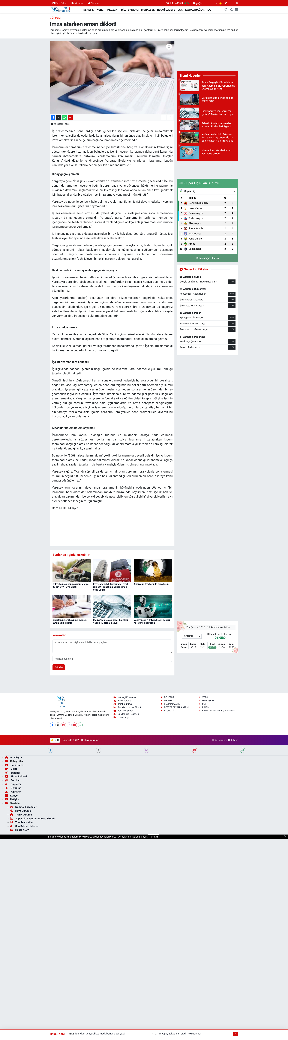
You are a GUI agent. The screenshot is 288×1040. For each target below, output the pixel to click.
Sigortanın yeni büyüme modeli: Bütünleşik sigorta (69, 621)
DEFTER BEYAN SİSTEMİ (176, 707)
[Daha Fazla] (70, 117)
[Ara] (226, 10)
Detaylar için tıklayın (207, 258)
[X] (58, 724)
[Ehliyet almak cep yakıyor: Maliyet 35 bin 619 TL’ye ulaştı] (71, 570)
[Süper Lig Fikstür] (234, 269)
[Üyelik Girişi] (235, 3)
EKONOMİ (169, 710)
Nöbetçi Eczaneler (127, 697)
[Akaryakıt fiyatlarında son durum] (153, 570)
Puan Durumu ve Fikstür (129, 707)
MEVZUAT (113, 9)
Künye (14, 795)
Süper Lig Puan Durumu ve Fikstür (35, 818)
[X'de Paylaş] (58, 117)
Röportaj (15, 784)
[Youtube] (74, 724)
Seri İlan (15, 780)
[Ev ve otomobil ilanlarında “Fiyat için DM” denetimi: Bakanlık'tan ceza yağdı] (112, 570)
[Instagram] (69, 724)
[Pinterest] (63, 724)
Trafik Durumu (125, 704)
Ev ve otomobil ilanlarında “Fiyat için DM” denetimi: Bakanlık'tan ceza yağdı (110, 587)
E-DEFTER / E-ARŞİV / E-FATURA (218, 710)
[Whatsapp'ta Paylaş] (64, 117)
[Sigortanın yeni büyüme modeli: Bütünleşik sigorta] (71, 606)
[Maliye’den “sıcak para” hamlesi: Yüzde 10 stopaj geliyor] (112, 606)
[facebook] (50, 750)
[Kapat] (286, 836)
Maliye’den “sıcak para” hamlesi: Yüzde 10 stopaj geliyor (111, 621)
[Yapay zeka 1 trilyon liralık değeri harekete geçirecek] (153, 606)
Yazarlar (95, 3)
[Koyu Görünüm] (231, 10)
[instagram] (146, 750)
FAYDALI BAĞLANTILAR (198, 9)
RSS (56, 740)
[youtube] (194, 750)
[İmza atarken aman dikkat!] (112, 77)
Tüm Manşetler (125, 710)
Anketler (15, 791)
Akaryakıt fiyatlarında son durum (151, 584)
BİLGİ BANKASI (130, 9)
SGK (180, 9)
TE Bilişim (233, 740)
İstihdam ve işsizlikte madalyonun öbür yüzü (100, 1033)
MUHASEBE (148, 9)
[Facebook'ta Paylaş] (53, 117)
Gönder (59, 667)
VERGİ (100, 9)
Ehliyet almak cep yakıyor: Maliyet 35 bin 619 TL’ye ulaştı (70, 585)
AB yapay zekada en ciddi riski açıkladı (179, 1033)
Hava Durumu (124, 700)
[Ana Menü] (236, 10)
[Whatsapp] (80, 724)
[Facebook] (52, 724)
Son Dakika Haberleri (128, 714)
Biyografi (15, 787)
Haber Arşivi (124, 717)
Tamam (153, 836)
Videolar (79, 3)
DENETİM (88, 9)
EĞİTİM (206, 707)
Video (14, 768)
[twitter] (98, 750)
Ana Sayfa (16, 757)
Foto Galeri (60, 3)
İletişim (14, 799)
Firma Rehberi (18, 776)
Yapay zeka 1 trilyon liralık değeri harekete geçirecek (152, 621)
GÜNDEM (55, 17)
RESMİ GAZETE (166, 9)
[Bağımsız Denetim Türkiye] (61, 9)
